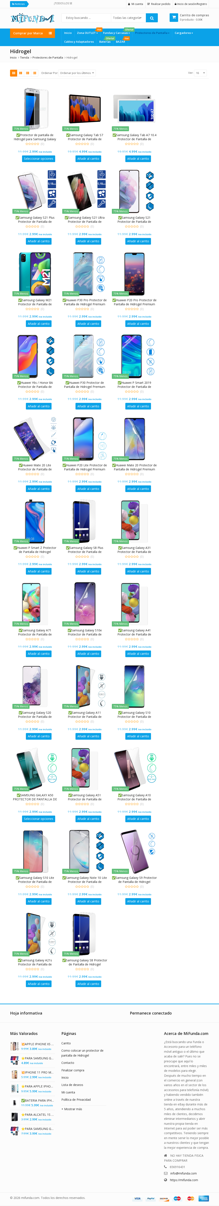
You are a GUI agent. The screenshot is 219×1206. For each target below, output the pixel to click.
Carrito (66, 1043)
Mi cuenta (68, 1092)
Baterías (106, 40)
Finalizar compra (72, 1070)
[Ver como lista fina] (34, 73)
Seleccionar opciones (38, 159)
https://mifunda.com (184, 1180)
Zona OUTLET (88, 32)
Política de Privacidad (76, 1100)
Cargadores (183, 33)
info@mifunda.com (183, 1173)
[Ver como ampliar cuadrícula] (20, 73)
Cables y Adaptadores (79, 42)
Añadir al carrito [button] (88, 159)
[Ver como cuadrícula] (13, 73)
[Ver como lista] (27, 73)
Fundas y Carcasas (117, 32)
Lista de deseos (72, 1085)
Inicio (68, 33)
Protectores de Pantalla (151, 33)
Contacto (67, 1063)
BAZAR (122, 40)
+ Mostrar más (71, 1109)
